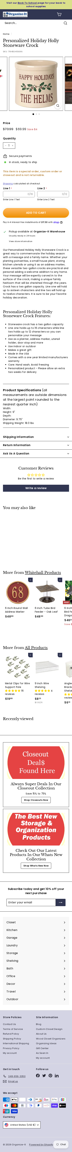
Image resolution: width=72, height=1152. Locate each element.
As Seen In (42, 1053)
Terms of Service (13, 1029)
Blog (38, 1024)
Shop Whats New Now (36, 865)
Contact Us (9, 1024)
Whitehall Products (43, 572)
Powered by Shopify (41, 1144)
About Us (41, 1033)
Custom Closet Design (49, 1029)
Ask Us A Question (16, 453)
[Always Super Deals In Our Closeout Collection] (36, 762)
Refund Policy (11, 1033)
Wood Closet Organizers (51, 1038)
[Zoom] (58, 105)
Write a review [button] (36, 488)
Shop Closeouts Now (36, 800)
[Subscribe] (61, 902)
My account (10, 1053)
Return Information (17, 445)
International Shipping (16, 1043)
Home (6, 34)
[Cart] (59, 14)
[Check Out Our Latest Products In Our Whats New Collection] (36, 829)
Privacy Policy (11, 1048)
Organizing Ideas (46, 1043)
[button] (13, 690)
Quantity (9, 138)
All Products (36, 647)
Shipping (8, 183)
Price (6, 123)
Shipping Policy (12, 1038)
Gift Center (42, 1048)
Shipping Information (18, 437)
